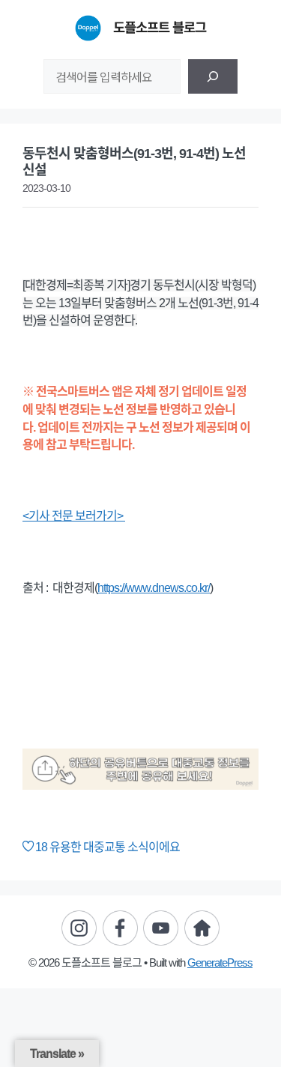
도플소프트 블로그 (159, 27)
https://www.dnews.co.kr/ (153, 587)
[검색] (213, 76)
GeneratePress (220, 962)
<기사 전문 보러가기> (73, 516)
